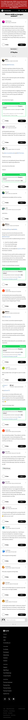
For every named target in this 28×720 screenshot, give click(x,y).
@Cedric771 (7, 390)
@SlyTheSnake (10, 64)
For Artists (5, 649)
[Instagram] (5, 699)
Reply (22, 44)
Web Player (6, 670)
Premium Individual (7, 682)
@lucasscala (8, 317)
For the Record (6, 643)
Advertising (6, 655)
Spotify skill (20, 248)
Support (5, 667)
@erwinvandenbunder (9, 153)
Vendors (5, 660)
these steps (17, 6)
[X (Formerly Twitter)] (9, 699)
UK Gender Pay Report (7, 717)
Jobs (4, 640)
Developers (6, 652)
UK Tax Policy (13, 715)
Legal (4, 708)
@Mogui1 (9, 229)
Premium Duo (6, 685)
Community (7, 11)
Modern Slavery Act (6, 715)
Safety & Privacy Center (10, 708)
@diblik (15, 229)
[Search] (19, 10)
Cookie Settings (12, 710)
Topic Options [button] (14, 49)
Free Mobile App (7, 673)
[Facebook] (13, 699)
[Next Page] (17, 56)
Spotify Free (6, 693)
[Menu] (26, 10)
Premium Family (7, 688)
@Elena (4, 398)
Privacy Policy (5, 710)
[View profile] (3, 21)
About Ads (5, 713)
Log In (22, 10)
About (4, 637)
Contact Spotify (7, 675)
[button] (26, 22)
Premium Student (7, 691)
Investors (5, 658)
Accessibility (10, 713)
